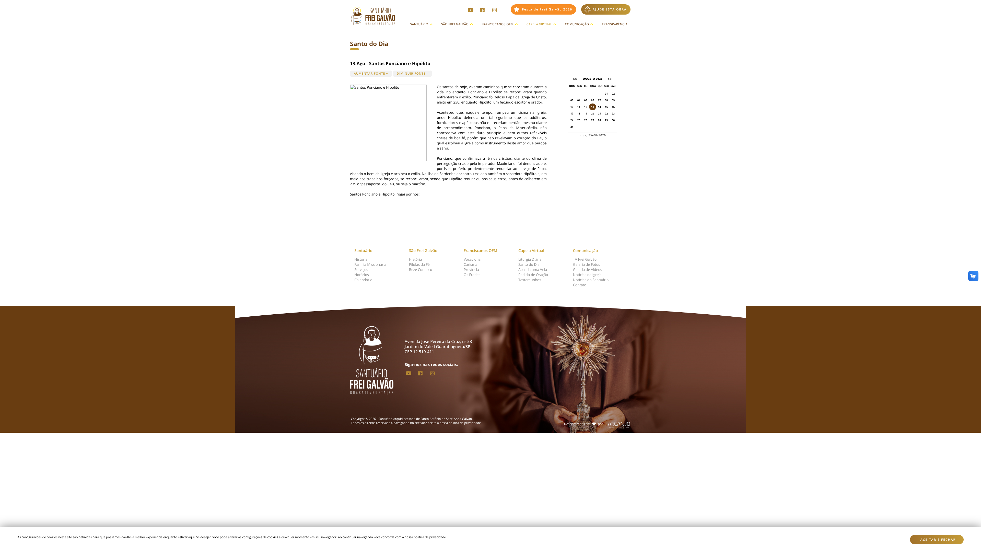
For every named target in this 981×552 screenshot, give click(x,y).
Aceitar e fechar (938, 539)
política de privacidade (465, 423)
